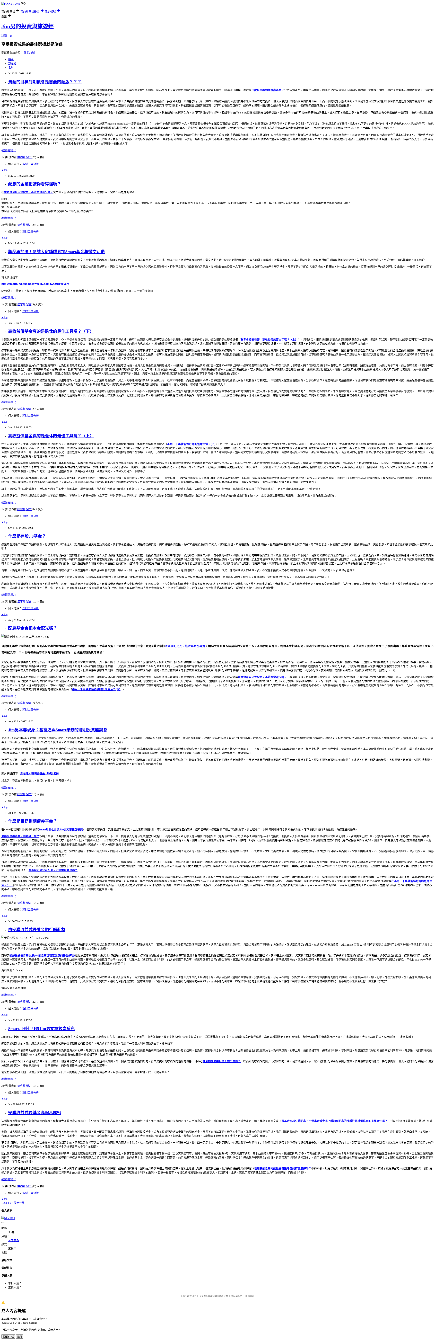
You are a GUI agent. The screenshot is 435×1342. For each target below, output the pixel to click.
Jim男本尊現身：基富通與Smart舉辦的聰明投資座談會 (57, 730)
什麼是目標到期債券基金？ (32, 821)
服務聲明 (249, 1296)
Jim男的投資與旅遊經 (27, 26)
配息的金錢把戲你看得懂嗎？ (34, 184)
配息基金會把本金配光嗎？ (32, 628)
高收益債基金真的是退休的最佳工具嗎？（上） (51, 436)
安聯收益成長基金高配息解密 (34, 1112)
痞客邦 (21, 157)
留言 (29, 157)
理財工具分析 (30, 164)
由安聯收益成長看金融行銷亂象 (36, 929)
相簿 (11, 59)
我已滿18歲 (8, 1336)
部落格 (12, 63)
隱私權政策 (236, 1296)
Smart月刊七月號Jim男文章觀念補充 (41, 1028)
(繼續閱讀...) (8, 150)
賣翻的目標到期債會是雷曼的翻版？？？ (45, 82)
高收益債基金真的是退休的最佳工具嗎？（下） (51, 331)
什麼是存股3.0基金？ (27, 536)
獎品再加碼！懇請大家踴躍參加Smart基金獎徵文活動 (56, 252)
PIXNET (192, 1296)
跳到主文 (6, 35)
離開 (19, 1336)
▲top (4, 169)
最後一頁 (19, 1202)
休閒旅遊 (29, 52)
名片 (11, 67)
